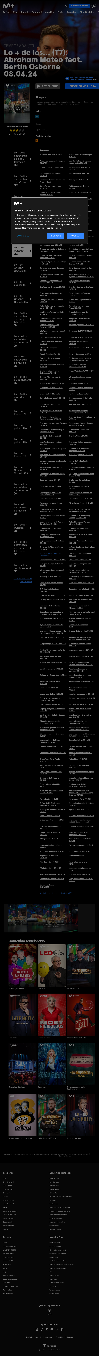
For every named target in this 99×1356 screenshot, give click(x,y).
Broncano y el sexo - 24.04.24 (81, 455)
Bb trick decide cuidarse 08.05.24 (50, 405)
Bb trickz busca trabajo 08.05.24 (53, 398)
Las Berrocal (54, 1204)
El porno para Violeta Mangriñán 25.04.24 (53, 449)
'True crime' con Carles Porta (60, 1211)
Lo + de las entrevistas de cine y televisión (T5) (20, 548)
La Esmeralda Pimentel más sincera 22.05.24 (51, 319)
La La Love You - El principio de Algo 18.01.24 (81, 716)
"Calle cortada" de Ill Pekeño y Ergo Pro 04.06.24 (52, 256)
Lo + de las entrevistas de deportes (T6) (21, 341)
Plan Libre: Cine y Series (58, 1268)
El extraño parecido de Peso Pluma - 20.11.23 (51, 791)
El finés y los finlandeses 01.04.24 (49, 590)
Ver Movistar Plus (55, 1243)
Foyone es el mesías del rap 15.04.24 (51, 504)
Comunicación (55, 1294)
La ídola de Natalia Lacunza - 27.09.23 (80, 869)
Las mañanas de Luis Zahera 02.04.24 (51, 584)
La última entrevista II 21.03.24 (52, 595)
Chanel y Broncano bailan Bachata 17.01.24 (50, 722)
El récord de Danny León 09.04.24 (79, 529)
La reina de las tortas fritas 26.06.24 (79, 168)
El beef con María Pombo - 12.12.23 (51, 760)
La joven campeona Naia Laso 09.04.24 (52, 542)
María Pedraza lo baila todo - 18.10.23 (80, 840)
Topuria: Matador (9, 1275)
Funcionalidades (55, 1246)
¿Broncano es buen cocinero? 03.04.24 (52, 571)
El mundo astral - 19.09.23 (79, 874)
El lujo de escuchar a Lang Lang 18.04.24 (81, 468)
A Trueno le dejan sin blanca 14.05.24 (80, 378)
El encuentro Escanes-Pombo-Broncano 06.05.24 (81, 424)
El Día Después (8, 1257)
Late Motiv (13, 1038)
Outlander (53, 1200)
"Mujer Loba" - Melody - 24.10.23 (50, 833)
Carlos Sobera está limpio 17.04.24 (79, 487)
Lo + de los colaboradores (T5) (22, 568)
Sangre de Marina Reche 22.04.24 (78, 462)
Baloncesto (7, 1264)
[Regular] (17, 130)
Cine (15, 12)
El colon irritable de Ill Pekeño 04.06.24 (81, 256)
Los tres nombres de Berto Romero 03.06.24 (79, 263)
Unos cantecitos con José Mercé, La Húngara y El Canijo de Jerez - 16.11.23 (81, 792)
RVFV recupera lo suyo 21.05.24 (81, 325)
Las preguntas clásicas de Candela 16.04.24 (50, 494)
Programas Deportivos (57, 1222)
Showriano (42, 1087)
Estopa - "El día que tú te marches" (79, 766)
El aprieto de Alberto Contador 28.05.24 (81, 288)
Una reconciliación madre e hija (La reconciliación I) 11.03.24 (53, 632)
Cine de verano (8, 1200)
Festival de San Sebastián (58, 1215)
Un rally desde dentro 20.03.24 (52, 599)
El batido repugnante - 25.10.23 (81, 826)
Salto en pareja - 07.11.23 (50, 816)
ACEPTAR (75, 236)
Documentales (8, 1222)
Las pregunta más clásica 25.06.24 (50, 174)
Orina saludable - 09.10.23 (79, 851)
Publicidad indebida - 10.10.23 (52, 851)
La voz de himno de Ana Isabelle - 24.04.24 (53, 462)
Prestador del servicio (34, 1337)
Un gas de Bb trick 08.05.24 (79, 404)
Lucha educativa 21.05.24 (50, 337)
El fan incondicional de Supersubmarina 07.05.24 (50, 418)
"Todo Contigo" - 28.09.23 (50, 868)
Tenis (60, 12)
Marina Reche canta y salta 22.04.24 (51, 468)
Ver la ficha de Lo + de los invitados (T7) (56, 893)
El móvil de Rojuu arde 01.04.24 (81, 583)
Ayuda (49, 1314)
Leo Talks (41, 989)
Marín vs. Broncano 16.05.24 (80, 354)
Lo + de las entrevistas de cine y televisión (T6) (20, 319)
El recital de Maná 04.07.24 (51, 154)
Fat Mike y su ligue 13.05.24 (79, 394)
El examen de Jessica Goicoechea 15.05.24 (77, 365)
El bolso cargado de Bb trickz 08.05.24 (80, 399)
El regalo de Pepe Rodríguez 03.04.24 (51, 565)
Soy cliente (50, 86)
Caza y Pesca (54, 1226)
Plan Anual (53, 1279)
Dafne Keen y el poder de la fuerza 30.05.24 (51, 282)
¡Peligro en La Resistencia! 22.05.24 (79, 319)
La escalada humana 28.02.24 (81, 650)
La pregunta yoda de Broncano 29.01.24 (52, 710)
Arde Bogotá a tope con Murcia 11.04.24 (52, 516)
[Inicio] (9, 5)
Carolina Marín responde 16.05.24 (50, 359)
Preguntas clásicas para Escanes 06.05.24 (53, 424)
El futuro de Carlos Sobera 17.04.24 (79, 481)
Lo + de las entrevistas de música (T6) (20, 361)
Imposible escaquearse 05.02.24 (82, 694)
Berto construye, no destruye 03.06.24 (52, 269)
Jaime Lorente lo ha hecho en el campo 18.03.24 (82, 613)
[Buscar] (66, 6)
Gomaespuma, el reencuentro (21, 1138)
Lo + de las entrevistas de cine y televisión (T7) (20, 159)
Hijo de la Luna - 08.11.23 (79, 809)
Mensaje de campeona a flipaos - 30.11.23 (81, 773)
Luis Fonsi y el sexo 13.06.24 (80, 192)
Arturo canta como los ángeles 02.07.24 (52, 162)
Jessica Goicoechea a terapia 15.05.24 (52, 365)
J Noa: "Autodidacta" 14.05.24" (81, 371)
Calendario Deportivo (10, 1286)
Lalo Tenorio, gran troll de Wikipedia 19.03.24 (79, 607)
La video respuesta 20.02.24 (51, 669)
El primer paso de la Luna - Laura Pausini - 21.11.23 (79, 785)
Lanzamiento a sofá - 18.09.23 (52, 879)
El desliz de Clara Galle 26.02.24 (53, 662)
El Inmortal (53, 1193)
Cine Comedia (8, 1189)
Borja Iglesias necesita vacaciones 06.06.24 (77, 244)
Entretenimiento (9, 1226)
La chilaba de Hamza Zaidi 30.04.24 (50, 437)
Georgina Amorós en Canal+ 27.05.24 (51, 300)
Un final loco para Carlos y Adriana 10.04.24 (79, 523)
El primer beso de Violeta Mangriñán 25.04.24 (79, 449)
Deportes (71, 12)
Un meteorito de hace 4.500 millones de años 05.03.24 (80, 638)
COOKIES (70, 1337)
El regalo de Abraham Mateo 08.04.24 (51, 548)
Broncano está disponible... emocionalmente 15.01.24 (80, 728)
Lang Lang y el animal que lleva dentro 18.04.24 (81, 475)
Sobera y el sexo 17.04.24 (50, 480)
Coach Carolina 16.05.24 (50, 354)
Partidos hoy (7, 1290)
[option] (17, 918)
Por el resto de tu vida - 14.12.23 (53, 753)
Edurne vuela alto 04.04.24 (80, 560)
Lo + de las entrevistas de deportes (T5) (21, 489)
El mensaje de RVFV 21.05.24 (80, 331)
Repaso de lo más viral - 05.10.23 (49, 856)
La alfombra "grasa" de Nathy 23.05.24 (52, 313)
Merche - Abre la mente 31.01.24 (82, 698)
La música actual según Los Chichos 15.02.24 (80, 676)
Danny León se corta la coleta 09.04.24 (81, 535)
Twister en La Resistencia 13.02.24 (50, 682)
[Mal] (14, 130)
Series (6, 12)
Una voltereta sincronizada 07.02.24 (79, 689)
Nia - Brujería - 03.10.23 (49, 862)
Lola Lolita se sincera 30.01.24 (81, 704)
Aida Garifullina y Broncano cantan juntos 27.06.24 (80, 162)
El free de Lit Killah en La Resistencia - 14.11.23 (50, 804)
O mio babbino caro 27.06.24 (51, 167)
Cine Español (7, 1186)
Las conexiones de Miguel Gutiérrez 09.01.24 (50, 741)
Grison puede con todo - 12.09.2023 (50, 886)
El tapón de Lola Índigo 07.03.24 (81, 631)
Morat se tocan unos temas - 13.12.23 (80, 754)
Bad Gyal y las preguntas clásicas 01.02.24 (50, 699)
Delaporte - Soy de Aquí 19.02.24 (53, 675)
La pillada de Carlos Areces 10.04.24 (51, 529)
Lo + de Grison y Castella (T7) (21, 267)
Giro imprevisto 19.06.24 (78, 180)
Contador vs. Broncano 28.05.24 (53, 287)
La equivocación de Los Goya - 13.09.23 (81, 880)
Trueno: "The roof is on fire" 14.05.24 (51, 378)
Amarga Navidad (55, 1189)
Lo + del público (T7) (20, 283)
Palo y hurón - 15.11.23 (49, 799)
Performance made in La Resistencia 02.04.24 (79, 571)
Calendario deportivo (43, 12)
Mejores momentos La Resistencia (76, 1088)
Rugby (5, 1272)
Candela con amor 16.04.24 (51, 499)
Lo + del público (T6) (20, 426)
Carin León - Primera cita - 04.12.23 (51, 773)
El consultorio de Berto (76, 1038)
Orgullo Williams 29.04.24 (79, 436)
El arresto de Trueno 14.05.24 (52, 383)
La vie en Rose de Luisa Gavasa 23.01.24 (52, 716)
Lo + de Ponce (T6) (20, 412)
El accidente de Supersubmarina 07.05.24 (82, 418)
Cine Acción (7, 1193)
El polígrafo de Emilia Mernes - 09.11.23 (52, 810)
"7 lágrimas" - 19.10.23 (49, 839)
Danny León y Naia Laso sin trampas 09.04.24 (50, 535)
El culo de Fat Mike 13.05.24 (51, 394)
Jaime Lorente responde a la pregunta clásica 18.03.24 (51, 613)
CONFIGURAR (23, 236)
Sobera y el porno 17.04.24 (50, 486)
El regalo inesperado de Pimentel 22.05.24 (78, 313)
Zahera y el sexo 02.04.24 (50, 576)
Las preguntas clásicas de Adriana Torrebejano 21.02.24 (81, 663)
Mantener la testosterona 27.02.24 (50, 657)
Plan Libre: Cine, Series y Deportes (61, 1264)
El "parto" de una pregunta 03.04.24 (80, 565)
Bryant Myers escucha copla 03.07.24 (80, 155)
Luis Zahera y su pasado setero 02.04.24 (81, 577)
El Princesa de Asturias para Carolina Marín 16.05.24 (80, 359)
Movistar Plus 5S (55, 1229)
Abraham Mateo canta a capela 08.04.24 (81, 542)
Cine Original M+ (9, 1182)
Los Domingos (54, 1186)
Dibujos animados (56, 1218)
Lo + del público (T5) (20, 440)
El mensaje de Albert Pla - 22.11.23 (50, 785)
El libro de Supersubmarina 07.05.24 (51, 412)
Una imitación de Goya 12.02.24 (81, 681)
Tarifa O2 (53, 1286)
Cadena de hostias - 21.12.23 (51, 746)
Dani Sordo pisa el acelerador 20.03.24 (81, 600)
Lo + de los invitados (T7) (20, 250)
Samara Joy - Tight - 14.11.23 (80, 799)
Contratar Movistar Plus (58, 1261)
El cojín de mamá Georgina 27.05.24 (79, 294)
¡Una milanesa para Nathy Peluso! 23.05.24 (79, 307)
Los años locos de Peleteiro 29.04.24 (51, 443)
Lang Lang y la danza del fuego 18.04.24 (52, 475)
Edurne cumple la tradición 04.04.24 (80, 554)
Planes (52, 1272)
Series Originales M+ (10, 1211)
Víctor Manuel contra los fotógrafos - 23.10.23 (79, 833)
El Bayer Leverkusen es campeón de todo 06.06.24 (51, 244)
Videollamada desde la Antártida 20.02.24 (78, 670)
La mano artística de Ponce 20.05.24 (51, 342)
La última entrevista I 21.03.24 (81, 595)
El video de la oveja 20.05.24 (80, 337)
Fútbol (24, 12)
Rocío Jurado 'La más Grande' (60, 1207)
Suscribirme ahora (79, 6)
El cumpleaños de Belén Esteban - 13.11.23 (82, 804)
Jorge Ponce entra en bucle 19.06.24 (51, 187)
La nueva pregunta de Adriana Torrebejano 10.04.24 (52, 523)
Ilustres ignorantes (16, 989)
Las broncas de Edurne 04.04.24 (53, 560)
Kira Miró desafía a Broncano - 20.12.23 (81, 747)
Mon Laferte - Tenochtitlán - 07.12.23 (51, 766)
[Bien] (20, 130)
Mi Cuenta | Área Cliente (58, 1250)
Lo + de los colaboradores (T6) (22, 380)
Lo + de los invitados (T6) (20, 397)
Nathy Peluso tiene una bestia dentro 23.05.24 (52, 307)
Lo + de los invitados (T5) (20, 527)
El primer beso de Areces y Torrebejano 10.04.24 (79, 516)
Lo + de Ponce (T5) (20, 454)
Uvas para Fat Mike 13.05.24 (51, 388)
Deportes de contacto (10, 1279)
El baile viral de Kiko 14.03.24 (51, 618)
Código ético (54, 1257)
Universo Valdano (9, 1261)
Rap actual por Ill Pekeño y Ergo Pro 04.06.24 (53, 263)
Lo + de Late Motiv (74, 1138)
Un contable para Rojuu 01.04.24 (82, 589)
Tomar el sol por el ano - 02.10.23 (78, 863)
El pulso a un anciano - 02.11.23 (81, 816)
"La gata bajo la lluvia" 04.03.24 (53, 644)
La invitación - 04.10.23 (78, 855)
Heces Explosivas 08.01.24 (79, 740)
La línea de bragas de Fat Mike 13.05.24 (81, 389)
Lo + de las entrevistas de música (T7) (20, 180)
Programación (8, 1294)
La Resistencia (73, 989)
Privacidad (59, 1337)
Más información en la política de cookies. (41, 228)
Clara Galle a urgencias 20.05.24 (49, 349)
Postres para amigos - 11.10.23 (81, 845)
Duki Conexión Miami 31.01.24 (51, 704)
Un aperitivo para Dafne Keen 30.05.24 (52, 275)
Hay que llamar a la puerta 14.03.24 (79, 619)
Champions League (9, 1246)
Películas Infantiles (9, 1204)
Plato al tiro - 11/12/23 (78, 759)
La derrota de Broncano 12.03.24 (78, 626)
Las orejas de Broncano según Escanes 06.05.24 (52, 430)
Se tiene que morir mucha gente (61, 1196)
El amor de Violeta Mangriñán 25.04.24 (80, 443)
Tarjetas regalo (55, 1290)
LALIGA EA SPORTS (9, 1250)
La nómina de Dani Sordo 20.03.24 (50, 607)
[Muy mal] (11, 130)
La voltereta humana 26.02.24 (81, 656)
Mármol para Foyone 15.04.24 (81, 503)
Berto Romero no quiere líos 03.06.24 (80, 269)
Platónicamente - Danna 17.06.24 (79, 187)
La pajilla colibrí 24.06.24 (79, 173)
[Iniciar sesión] (94, 6)
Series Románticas (9, 1215)
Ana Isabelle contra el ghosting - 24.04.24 (53, 456)
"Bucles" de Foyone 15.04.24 (80, 499)
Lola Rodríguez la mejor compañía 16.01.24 (78, 722)
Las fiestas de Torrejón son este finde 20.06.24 (52, 181)
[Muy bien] (23, 130)
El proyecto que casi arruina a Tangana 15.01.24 (52, 728)
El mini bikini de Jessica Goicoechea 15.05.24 (49, 372)
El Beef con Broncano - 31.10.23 (52, 820)
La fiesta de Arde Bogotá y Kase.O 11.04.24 (50, 510)
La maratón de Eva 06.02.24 (51, 694)
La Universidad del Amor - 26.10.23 (50, 827)
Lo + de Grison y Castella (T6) (21, 299)
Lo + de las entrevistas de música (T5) (20, 509)
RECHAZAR (55, 236)
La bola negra (54, 1182)
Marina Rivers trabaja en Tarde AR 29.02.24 (52, 651)
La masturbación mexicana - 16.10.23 (51, 846)
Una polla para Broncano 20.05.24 (79, 342)
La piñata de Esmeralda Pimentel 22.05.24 (49, 326)
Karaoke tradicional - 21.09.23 (52, 874)
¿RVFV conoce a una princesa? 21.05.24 (52, 332)
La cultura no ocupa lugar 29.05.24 (79, 282)
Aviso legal (48, 1337)
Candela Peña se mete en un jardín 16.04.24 (80, 494)
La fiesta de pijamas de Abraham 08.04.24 (82, 548)
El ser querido (54, 1178)
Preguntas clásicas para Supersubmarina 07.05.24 (79, 412)
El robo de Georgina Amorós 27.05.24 (80, 300)
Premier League (8, 1254)
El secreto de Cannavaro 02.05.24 (79, 430)
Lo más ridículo (44, 1038)
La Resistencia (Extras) (47, 1138)
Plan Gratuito (87, 12)
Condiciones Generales (58, 1254)
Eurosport (6, 1283)
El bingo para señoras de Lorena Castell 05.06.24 (53, 250)
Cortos (5, 1196)
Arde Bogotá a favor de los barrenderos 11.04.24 (79, 510)
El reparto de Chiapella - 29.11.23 (50, 779)
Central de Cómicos (17, 1087)
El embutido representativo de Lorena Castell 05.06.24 (81, 250)
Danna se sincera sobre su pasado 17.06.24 (50, 193)
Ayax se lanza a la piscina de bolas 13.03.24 (51, 626)
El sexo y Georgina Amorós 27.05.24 (50, 294)
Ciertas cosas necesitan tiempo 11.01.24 (52, 735)
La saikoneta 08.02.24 (49, 688)
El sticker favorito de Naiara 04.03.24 (80, 645)
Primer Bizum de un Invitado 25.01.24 (80, 710)
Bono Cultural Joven (57, 1283)
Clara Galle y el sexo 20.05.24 (81, 348)
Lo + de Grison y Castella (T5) (21, 470)
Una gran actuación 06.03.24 (52, 637)
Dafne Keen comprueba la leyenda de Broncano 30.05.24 (81, 275)
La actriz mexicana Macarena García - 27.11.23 (81, 779)
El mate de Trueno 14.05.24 (79, 383)
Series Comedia (8, 1218)
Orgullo (5, 1229)
